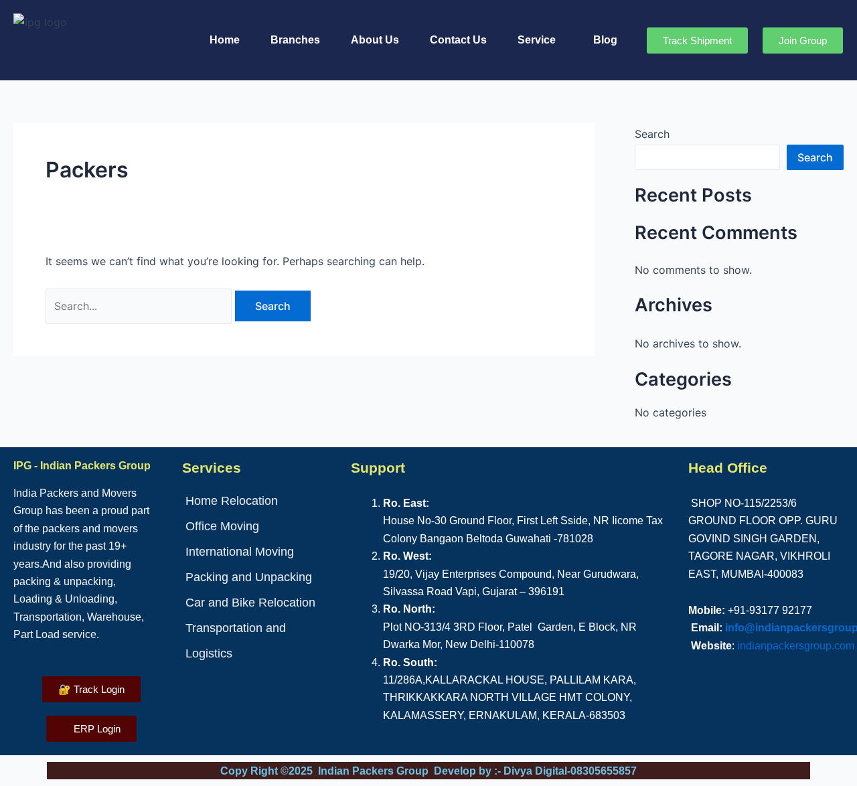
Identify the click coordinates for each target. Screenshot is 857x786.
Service (537, 40)
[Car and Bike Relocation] (259, 602)
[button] (540, 40)
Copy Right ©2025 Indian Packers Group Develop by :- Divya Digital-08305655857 (428, 771)
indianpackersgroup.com (795, 645)
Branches (295, 40)
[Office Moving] (259, 526)
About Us (375, 40)
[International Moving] (259, 551)
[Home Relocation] (259, 501)
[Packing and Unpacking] (259, 577)
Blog (605, 40)
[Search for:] (140, 306)
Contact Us (458, 40)
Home (225, 40)
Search (652, 134)
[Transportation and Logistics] (259, 640)
